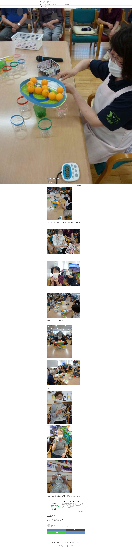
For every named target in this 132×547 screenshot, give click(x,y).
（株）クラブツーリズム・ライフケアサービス (61, 182)
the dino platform (67, 546)
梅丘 (51, 182)
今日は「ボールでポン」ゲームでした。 (58, 178)
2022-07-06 (53, 181)
